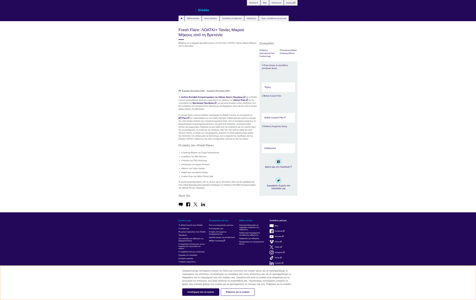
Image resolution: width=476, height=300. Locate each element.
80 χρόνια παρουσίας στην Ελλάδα (192, 232)
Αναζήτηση (296, 3)
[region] (238, 282)
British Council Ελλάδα (185, 10)
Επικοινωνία (276, 3)
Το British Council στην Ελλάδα (190, 225)
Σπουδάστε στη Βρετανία (232, 18)
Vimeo (277, 242)
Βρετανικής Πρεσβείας (203, 103)
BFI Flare (182, 118)
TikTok (277, 258)
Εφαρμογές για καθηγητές (249, 238)
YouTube (278, 236)
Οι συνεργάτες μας (216, 228)
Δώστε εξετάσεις (210, 18)
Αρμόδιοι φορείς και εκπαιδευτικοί (222, 237)
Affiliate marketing (216, 241)
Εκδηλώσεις (251, 18)
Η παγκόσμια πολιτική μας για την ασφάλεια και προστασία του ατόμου (191, 246)
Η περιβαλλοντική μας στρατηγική (191, 252)
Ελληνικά (253, 3)
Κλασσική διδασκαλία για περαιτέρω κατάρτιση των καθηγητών (249, 227)
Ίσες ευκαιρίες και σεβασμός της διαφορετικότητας (190, 240)
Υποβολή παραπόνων (187, 262)
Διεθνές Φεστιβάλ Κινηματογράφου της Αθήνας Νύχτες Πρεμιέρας (212, 97)
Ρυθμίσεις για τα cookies (238, 292)
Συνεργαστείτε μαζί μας (218, 220)
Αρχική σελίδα (181, 18)
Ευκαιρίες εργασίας (185, 258)
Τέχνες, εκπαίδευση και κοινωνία (273, 18)
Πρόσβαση (182, 235)
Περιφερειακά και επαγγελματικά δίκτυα (251, 243)
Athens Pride (239, 100)
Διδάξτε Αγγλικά (246, 220)
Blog (265, 3)
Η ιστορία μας (183, 228)
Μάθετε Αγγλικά (193, 18)
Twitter (277, 247)
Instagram (279, 252)
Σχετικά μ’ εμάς (184, 220)
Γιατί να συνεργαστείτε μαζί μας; (221, 225)
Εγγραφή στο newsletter (187, 255)
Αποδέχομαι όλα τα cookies (200, 292)
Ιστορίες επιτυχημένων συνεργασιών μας (217, 233)
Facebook (279, 231)
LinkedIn (278, 263)
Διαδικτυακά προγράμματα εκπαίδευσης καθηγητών (249, 234)
